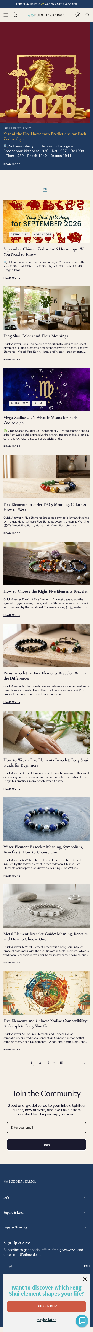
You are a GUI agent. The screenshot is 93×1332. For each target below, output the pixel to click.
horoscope (42, 235)
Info (6, 1197)
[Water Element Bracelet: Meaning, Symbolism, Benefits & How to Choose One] (46, 819)
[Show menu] (5, 15)
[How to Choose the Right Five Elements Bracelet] (46, 563)
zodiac (39, 403)
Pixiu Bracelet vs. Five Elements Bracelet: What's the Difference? (44, 675)
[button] (82, 1321)
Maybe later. (46, 1320)
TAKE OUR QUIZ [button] (46, 1306)
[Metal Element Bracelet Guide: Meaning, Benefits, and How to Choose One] (46, 906)
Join (46, 1144)
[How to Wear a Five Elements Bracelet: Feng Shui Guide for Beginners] (46, 732)
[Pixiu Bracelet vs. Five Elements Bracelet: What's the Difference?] (46, 645)
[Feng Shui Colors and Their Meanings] (46, 308)
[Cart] (86, 15)
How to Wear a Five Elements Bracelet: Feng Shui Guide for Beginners (45, 762)
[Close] (85, 1279)
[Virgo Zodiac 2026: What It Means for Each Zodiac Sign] (46, 389)
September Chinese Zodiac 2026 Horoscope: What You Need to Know (46, 251)
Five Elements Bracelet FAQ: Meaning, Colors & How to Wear (44, 507)
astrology (19, 235)
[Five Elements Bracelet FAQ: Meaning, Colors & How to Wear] (46, 476)
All (45, 189)
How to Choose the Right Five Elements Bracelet (45, 591)
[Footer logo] (19, 1181)
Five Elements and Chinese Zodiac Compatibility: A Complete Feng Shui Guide (45, 1023)
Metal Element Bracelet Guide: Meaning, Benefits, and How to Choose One (45, 936)
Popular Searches (15, 1227)
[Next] (77, 1063)
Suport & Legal (13, 1212)
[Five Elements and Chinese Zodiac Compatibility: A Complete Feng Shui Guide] (46, 993)
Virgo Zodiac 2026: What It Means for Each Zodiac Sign (40, 420)
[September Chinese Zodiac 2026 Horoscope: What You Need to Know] (46, 221)
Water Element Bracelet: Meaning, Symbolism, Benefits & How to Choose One (43, 849)
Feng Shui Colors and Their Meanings (35, 336)
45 (61, 1063)
